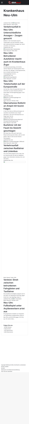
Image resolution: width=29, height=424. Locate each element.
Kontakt (3, 368)
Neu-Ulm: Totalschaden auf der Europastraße (14, 84)
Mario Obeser (7, 24)
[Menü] (2, 3)
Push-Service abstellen (6, 371)
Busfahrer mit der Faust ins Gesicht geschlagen (12, 128)
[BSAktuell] (14, 2)
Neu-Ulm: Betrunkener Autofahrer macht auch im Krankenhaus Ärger (14, 59)
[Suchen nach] (27, 3)
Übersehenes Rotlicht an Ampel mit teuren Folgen (14, 106)
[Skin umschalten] (24, 3)
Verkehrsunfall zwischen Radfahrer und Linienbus (14, 148)
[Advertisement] (14, 349)
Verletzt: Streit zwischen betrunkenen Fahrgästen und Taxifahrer (11, 286)
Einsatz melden (5, 366)
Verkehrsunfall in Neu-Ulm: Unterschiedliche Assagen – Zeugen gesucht (13, 33)
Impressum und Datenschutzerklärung (10, 369)
